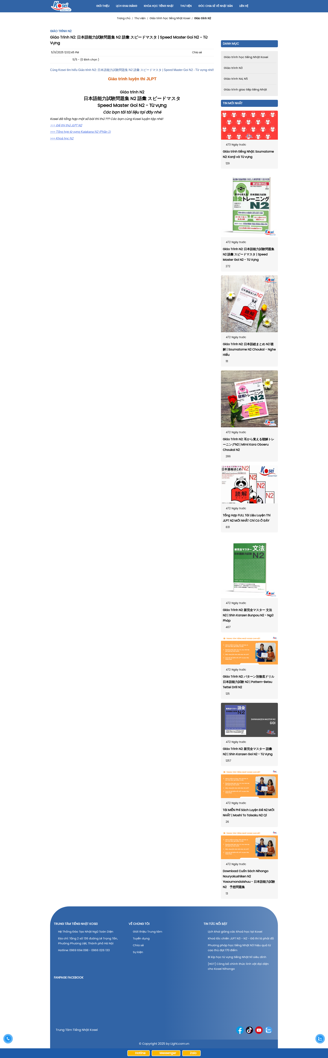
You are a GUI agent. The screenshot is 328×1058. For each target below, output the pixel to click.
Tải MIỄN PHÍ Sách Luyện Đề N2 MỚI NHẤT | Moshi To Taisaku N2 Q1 (248, 812)
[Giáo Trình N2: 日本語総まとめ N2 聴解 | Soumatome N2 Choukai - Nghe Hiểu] (249, 303)
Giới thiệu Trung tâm (148, 931)
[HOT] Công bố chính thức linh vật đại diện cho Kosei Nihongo (238, 967)
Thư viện (140, 18)
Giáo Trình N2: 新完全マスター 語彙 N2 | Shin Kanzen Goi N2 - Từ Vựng (248, 751)
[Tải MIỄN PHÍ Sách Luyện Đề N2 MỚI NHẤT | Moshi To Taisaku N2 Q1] (249, 784)
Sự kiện (138, 952)
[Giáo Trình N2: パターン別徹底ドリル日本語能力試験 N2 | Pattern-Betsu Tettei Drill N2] (249, 650)
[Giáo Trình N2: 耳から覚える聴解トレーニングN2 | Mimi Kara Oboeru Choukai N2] (249, 398)
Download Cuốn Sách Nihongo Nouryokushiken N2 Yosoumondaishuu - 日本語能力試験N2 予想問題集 (249, 879)
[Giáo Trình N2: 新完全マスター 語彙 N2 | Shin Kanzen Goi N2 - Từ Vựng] (249, 720)
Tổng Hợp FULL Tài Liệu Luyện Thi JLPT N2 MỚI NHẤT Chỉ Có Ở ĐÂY (246, 518)
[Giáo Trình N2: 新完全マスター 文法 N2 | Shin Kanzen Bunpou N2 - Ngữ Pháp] (249, 567)
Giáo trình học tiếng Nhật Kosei (170, 18)
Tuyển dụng (141, 938)
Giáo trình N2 (202, 18)
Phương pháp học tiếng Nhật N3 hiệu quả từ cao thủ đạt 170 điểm (239, 948)
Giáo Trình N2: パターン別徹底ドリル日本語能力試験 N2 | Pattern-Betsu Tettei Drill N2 (248, 682)
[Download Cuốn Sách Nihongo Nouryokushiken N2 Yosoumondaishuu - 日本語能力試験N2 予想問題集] (249, 845)
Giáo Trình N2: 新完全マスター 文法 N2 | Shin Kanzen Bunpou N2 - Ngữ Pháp (248, 615)
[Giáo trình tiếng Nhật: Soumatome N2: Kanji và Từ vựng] (249, 125)
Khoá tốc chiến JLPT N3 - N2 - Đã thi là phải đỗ (241, 938)
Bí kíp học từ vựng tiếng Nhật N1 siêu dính (237, 957)
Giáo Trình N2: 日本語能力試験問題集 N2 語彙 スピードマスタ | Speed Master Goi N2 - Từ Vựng (248, 254)
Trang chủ (123, 18)
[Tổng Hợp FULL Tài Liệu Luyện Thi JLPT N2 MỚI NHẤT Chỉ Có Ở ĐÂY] (249, 484)
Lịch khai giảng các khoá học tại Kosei (235, 931)
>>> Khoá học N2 (62, 138)
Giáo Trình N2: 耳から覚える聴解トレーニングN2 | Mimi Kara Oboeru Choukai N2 (248, 445)
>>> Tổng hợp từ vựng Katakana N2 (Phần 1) (80, 131)
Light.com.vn (179, 1043)
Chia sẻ (138, 945)
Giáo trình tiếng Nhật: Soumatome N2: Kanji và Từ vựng (248, 154)
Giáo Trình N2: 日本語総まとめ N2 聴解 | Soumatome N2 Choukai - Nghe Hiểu (249, 350)
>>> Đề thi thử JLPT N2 (66, 125)
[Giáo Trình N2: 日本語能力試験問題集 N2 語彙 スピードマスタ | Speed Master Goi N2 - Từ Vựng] (249, 204)
